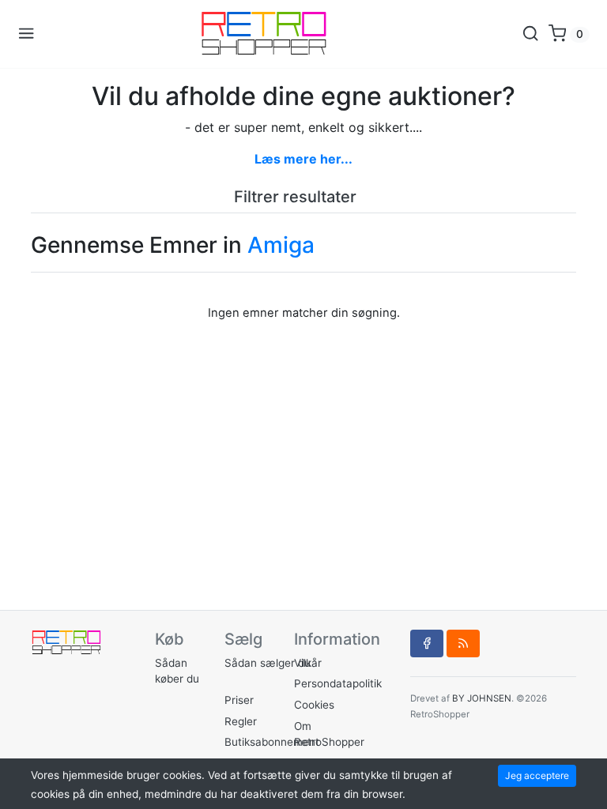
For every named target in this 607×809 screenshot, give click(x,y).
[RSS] (463, 643)
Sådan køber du (177, 671)
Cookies (314, 704)
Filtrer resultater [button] (297, 196)
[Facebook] (426, 643)
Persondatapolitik (338, 683)
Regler (240, 721)
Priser (239, 700)
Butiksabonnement (271, 742)
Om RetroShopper (329, 734)
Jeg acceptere (537, 775)
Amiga (281, 244)
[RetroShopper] (278, 34)
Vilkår (308, 663)
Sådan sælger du (267, 663)
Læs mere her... (303, 159)
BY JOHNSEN (481, 698)
